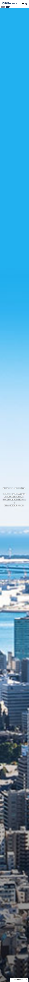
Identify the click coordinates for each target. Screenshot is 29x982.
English (7, 6)
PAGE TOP (26, 862)
